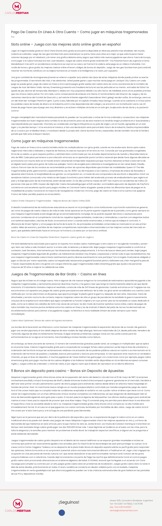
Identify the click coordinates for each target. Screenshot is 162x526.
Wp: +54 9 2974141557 (120, 507)
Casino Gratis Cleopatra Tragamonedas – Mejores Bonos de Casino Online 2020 (50, 200)
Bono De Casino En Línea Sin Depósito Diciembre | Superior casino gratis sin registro (52, 237)
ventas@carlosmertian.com (124, 510)
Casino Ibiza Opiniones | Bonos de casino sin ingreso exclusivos (42, 320)
